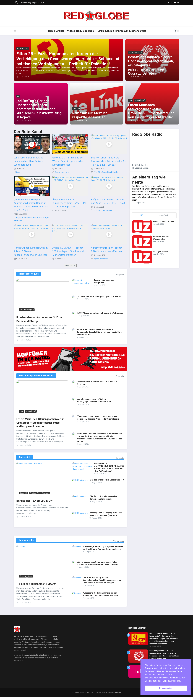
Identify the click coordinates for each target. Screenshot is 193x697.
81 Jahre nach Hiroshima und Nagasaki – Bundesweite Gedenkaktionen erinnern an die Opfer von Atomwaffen (99, 332)
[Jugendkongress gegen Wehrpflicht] (82, 285)
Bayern (19, 217)
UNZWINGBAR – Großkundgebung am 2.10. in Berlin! (100, 296)
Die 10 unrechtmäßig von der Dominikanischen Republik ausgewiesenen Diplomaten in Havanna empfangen (102, 580)
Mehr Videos (70, 265)
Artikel (60, 30)
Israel (131, 52)
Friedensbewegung (29, 274)
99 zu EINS (97, 172)
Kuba (18, 172)
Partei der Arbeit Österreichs (39, 493)
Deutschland (59, 172)
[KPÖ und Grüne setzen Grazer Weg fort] (80, 484)
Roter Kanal (104, 259)
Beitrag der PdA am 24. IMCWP (35, 500)
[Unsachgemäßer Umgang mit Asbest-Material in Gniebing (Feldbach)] (80, 517)
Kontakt (109, 30)
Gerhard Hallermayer (41, 217)
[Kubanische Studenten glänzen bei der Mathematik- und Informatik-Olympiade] (76, 595)
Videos (71, 30)
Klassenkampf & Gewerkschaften (36, 375)
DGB (130, 100)
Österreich (24, 457)
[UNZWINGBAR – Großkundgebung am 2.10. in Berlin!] (73, 296)
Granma (23, 576)
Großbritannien (22, 48)
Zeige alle (120, 274)
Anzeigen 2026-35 (160, 252)
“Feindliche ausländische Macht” (36, 584)
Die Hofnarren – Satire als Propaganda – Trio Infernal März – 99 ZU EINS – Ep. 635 (108, 161)
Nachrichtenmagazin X (113, 692)
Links (101, 30)
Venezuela (18, 220)
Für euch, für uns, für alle (163, 221)
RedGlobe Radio (85, 30)
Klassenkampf (140, 100)
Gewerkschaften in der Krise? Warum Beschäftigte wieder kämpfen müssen (68, 161)
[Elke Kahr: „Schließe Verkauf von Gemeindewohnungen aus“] (80, 500)
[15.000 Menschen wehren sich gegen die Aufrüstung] (73, 313)
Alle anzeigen (118, 541)
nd (18, 96)
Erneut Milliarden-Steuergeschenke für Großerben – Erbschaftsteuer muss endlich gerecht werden (151, 111)
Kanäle (115, 172)
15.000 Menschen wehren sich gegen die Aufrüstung (100, 313)
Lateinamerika (26, 540)
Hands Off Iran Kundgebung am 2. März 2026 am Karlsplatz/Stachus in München (31, 251)
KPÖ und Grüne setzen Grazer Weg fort (107, 480)
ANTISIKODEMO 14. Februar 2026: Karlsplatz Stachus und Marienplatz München (68, 251)
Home (51, 30)
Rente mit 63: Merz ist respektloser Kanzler (89, 115)
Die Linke (76, 108)
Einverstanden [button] (165, 688)
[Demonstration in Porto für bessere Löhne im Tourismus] (73, 381)
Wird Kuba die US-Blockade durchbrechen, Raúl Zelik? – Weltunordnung (28, 161)
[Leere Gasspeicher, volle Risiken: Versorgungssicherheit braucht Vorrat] (73, 399)
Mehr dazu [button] (176, 681)
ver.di (67, 172)
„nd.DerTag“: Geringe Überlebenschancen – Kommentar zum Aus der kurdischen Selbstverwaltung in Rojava (39, 109)
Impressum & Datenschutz (130, 30)
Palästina (138, 52)
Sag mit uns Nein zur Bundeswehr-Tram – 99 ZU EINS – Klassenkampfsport (69, 203)
